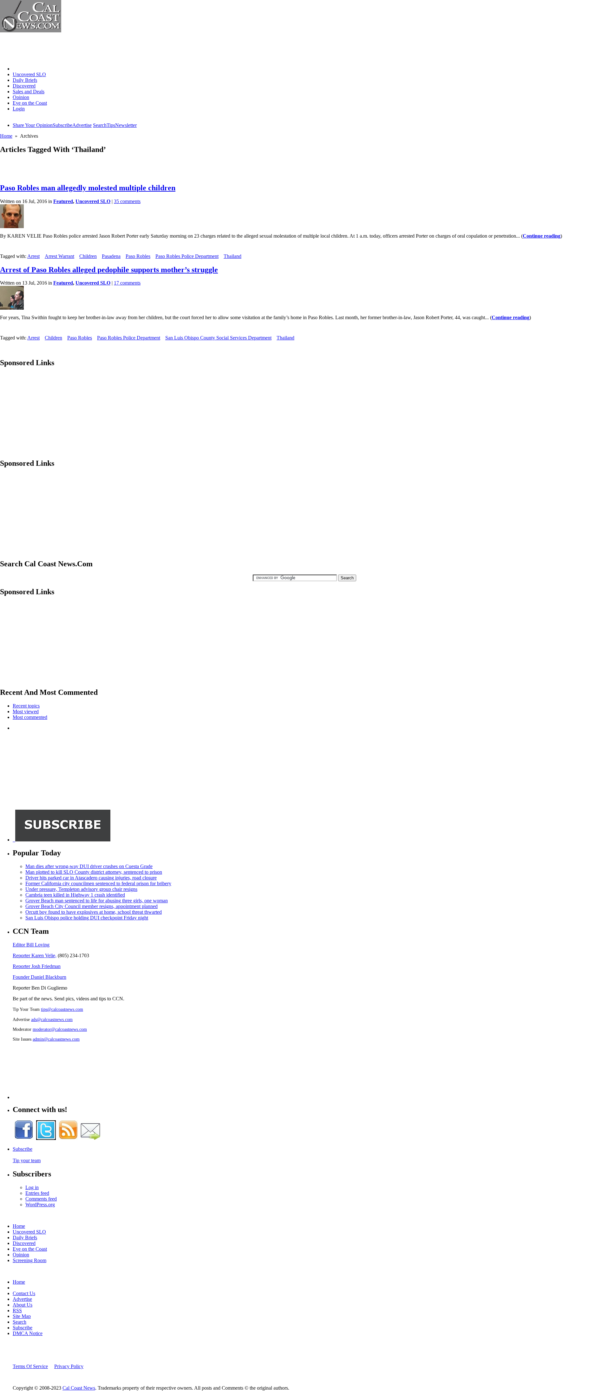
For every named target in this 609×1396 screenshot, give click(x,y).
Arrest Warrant (59, 256)
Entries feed (37, 1193)
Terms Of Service (30, 1366)
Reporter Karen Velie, (34, 955)
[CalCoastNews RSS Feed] (68, 1138)
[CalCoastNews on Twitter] (46, 1138)
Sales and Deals (28, 91)
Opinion (21, 97)
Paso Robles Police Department (187, 256)
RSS (17, 1310)
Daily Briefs (25, 80)
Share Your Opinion (33, 125)
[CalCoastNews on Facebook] (24, 1138)
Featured (63, 201)
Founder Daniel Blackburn (39, 977)
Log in (32, 1187)
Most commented (30, 717)
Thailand (232, 256)
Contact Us (24, 1293)
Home (19, 68)
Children (88, 256)
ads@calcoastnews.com (52, 1019)
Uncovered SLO (29, 74)
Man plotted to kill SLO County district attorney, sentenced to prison (93, 872)
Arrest (33, 256)
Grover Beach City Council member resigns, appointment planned (91, 906)
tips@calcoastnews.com (62, 1009)
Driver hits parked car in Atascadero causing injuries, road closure (91, 877)
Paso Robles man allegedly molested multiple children (87, 188)
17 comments (127, 283)
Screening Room (29, 1260)
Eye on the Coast (30, 103)
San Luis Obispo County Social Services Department (218, 337)
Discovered (24, 86)
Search (100, 125)
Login (19, 108)
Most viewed (26, 711)
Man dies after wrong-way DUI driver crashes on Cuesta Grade (89, 866)
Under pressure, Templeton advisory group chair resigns (81, 889)
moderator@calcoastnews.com (60, 1029)
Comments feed (41, 1199)
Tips (111, 125)
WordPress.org (40, 1204)
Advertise (82, 125)
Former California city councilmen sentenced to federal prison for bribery (98, 883)
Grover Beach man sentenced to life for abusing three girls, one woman (96, 900)
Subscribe (62, 125)
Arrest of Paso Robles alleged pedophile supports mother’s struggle (109, 270)
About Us (22, 1304)
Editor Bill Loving (31, 944)
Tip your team (27, 1160)
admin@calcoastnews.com (56, 1039)
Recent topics (26, 705)
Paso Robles (138, 256)
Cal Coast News (78, 1388)
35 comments (127, 201)
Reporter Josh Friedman (37, 966)
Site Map (22, 1316)
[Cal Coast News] (30, 30)
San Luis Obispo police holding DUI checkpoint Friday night (86, 917)
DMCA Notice (28, 1333)
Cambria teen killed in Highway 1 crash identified (75, 895)
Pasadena (111, 256)
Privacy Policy (68, 1366)
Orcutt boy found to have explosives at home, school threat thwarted (93, 912)
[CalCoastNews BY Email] (90, 1138)
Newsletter (126, 125)
